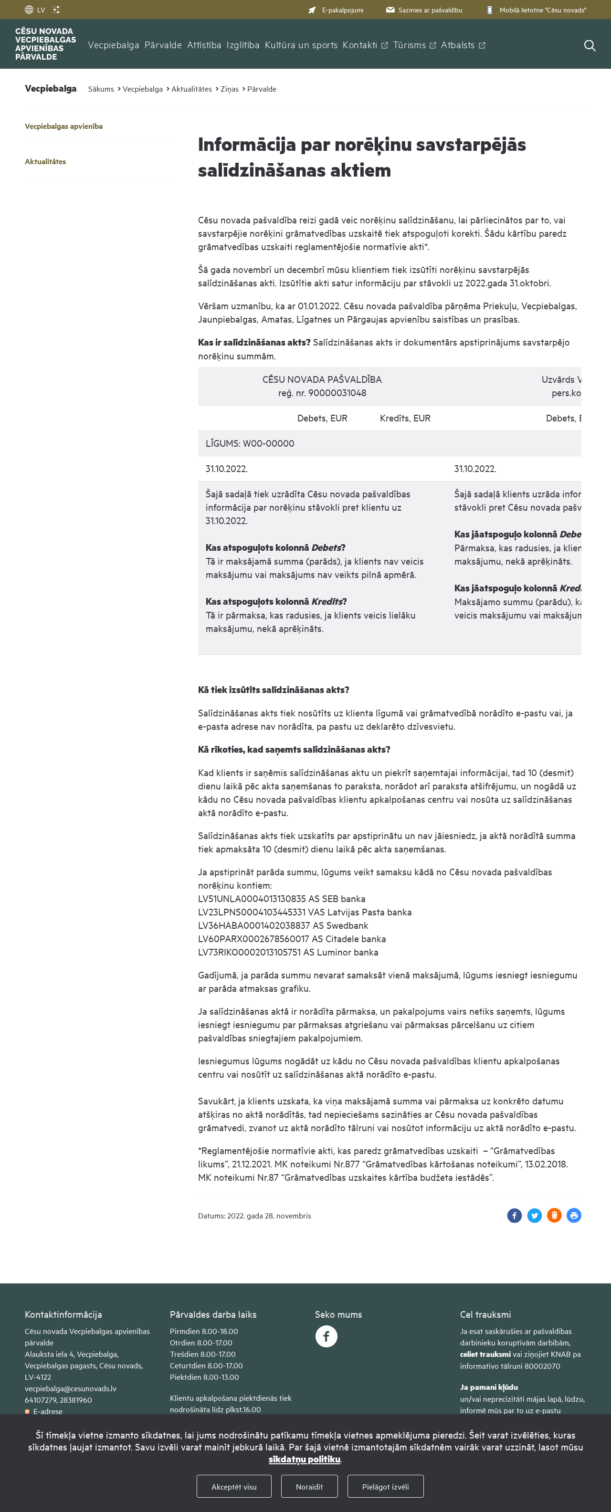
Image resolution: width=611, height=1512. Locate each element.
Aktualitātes (191, 88)
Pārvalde (163, 44)
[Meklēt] (590, 46)
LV (41, 9)
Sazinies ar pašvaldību (431, 9)
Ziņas (230, 88)
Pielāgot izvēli (385, 1486)
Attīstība (204, 44)
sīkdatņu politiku (304, 1458)
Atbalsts (458, 44)
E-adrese (46, 1411)
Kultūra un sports (301, 44)
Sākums (101, 88)
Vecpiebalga (114, 44)
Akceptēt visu (234, 1486)
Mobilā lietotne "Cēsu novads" (543, 9)
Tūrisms (409, 44)
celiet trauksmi (485, 1353)
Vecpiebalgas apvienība (64, 125)
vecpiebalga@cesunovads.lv (70, 1388)
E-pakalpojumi (342, 9)
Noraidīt (309, 1486)
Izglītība (243, 44)
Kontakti (360, 44)
